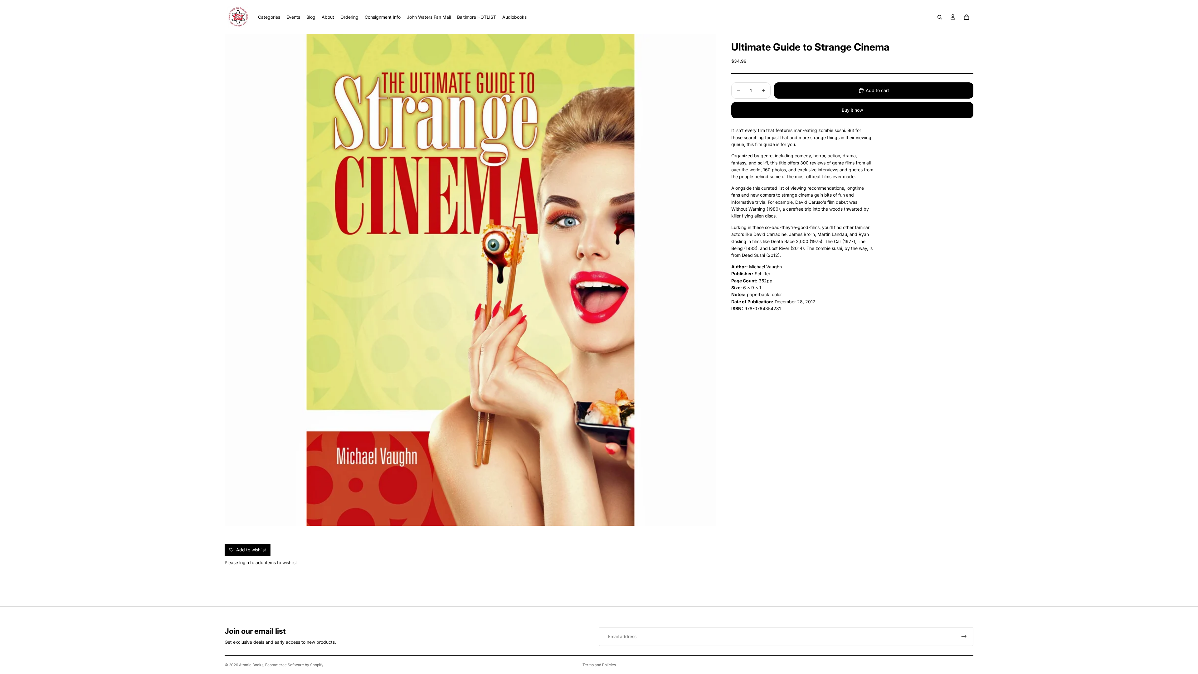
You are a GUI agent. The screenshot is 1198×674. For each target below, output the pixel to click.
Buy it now (852, 110)
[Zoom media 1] (470, 280)
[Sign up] (964, 636)
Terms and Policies (599, 664)
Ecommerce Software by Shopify (294, 664)
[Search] (940, 17)
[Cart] (966, 17)
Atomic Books (251, 664)
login (244, 562)
